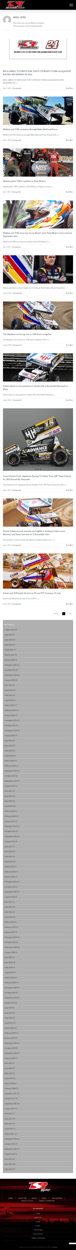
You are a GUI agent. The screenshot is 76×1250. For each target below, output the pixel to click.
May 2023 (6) (10, 801)
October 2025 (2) (11, 670)
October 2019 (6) (11, 992)
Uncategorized (16, 88)
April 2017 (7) (10, 1129)
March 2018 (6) (11, 1083)
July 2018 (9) (9, 1063)
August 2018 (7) (11, 1058)
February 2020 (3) (11, 982)
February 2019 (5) (11, 1033)
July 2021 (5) (9, 902)
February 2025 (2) (11, 710)
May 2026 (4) (10, 645)
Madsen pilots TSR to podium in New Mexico (24, 181)
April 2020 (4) (10, 972)
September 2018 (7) (12, 1053)
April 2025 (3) (10, 700)
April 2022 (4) (10, 861)
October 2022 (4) (11, 831)
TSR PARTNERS (57, 1198)
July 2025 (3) (10, 685)
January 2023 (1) (11, 821)
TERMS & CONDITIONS (47, 1201)
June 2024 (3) (10, 745)
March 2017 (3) (11, 1134)
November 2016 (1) (12, 1139)
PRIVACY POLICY (27, 1201)
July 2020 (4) (10, 957)
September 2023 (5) (12, 781)
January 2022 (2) (11, 877)
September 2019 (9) (12, 997)
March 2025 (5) (11, 705)
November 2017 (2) (12, 1093)
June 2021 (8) (10, 907)
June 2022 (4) (10, 851)
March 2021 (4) (11, 922)
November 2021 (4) (12, 882)
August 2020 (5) (11, 952)
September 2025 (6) (12, 675)
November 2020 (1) (12, 937)
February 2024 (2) (11, 766)
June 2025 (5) (10, 690)
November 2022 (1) (12, 826)
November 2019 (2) (12, 987)
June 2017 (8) (10, 1119)
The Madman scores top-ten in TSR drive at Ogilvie (27, 334)
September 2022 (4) (12, 836)
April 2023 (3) (10, 806)
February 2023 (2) (11, 816)
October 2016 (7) (11, 1144)
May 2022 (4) (10, 856)
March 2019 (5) (11, 1028)
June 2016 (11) (10, 1164)
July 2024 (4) (10, 740)
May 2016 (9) (10, 1169)
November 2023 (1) (12, 771)
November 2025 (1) (12, 665)
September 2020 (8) (12, 947)
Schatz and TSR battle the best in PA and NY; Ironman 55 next (32, 593)
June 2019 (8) (10, 1013)
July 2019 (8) (9, 1008)
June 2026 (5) (10, 640)
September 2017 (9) (12, 1103)
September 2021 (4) (12, 892)
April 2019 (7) (10, 1023)
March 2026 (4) (11, 655)
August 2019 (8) (11, 1003)
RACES (34, 1198)
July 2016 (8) (9, 1159)
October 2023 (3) (11, 776)
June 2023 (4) (10, 796)
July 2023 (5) (10, 791)
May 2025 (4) (10, 695)
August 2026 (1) (11, 629)
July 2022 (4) (10, 846)
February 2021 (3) (11, 927)
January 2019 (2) (11, 1038)
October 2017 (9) (11, 1098)
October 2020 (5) (11, 942)
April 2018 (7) (10, 1078)
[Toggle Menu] (71, 5)
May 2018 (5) (10, 1073)
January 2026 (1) (11, 660)
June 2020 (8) (10, 962)
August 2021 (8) (11, 897)
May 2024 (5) (10, 750)
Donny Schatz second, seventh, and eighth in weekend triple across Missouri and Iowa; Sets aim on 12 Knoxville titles (34, 533)
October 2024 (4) (11, 725)
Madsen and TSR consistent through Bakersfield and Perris (30, 129)
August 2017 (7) (11, 1108)
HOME (10, 1198)
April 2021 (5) (10, 917)
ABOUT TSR (22, 1198)
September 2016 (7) (12, 1149)
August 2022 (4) (11, 841)
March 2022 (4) (11, 866)
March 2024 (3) (11, 761)
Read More (69, 88)
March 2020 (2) (11, 977)
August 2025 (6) (11, 680)
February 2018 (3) (11, 1088)
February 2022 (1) (11, 872)
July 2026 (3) (10, 634)
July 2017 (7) (9, 1113)
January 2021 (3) (11, 932)
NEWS (44, 1198)
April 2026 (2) (10, 650)
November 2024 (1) (12, 720)
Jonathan (55, 1247)
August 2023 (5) (11, 786)
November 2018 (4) (12, 1043)
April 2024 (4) (10, 756)
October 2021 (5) (11, 887)
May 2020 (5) (10, 967)
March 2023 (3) (11, 811)
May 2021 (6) (10, 912)
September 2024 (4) (12, 730)
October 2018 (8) (11, 1048)
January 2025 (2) (11, 715)
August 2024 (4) (11, 735)
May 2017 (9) (10, 1124)
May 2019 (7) (10, 1018)
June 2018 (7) (10, 1068)
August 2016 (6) (11, 1154)
